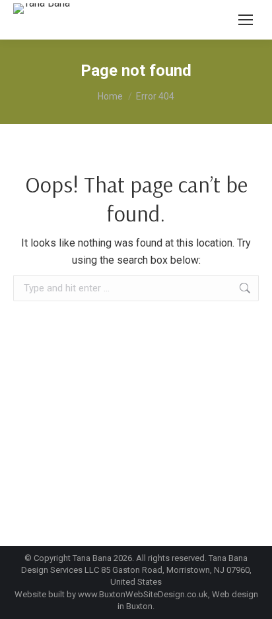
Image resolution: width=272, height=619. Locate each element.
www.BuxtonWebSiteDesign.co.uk (143, 594)
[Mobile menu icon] (245, 20)
